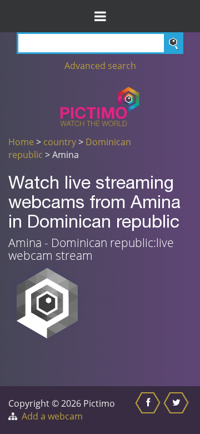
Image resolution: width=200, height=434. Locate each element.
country (59, 142)
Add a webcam (52, 416)
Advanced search (100, 66)
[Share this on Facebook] (149, 410)
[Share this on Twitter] (177, 410)
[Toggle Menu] (100, 16)
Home (21, 142)
